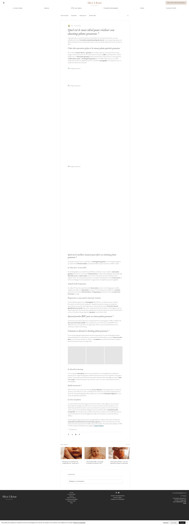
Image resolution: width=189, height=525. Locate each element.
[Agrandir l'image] (77, 355)
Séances (71, 496)
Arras (184, 501)
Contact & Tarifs (71, 501)
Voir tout (128, 444)
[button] (142, 8)
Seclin (184, 503)
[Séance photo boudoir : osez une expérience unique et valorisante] (119, 453)
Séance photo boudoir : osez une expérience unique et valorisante (119, 462)
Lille (185, 500)
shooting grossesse (72, 429)
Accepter (182, 522)
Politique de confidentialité (79, 522)
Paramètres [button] (166, 522)
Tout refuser (174, 522)
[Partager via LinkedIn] (75, 434)
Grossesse (74, 15)
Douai (182, 500)
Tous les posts (64, 15)
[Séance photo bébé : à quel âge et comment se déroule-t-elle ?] (95, 453)
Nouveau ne (83, 15)
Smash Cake (92, 15)
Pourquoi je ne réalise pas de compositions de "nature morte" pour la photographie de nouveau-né (71, 462)
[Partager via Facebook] (68, 434)
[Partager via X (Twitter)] (72, 434)
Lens (174, 501)
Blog (71, 502)
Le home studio (71, 494)
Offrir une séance (71, 497)
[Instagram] (4, 3)
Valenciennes (179, 501)
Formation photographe (71, 499)
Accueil (71, 492)
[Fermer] (187, 522)
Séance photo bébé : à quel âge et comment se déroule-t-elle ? (94, 462)
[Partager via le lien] (79, 434)
